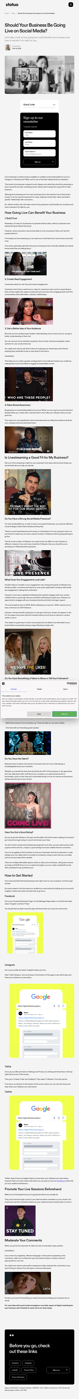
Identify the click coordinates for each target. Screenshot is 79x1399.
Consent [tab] (14, 689)
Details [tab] (39, 689)
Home (7, 13)
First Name (29, 132)
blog (13, 13)
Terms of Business (18, 1377)
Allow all (64, 714)
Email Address (30, 151)
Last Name (28, 142)
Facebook (15, 1363)
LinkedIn (15, 1370)
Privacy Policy (29, 1370)
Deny (39, 714)
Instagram (28, 1363)
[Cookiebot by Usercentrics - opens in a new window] (68, 683)
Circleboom (61, 1181)
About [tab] (65, 689)
